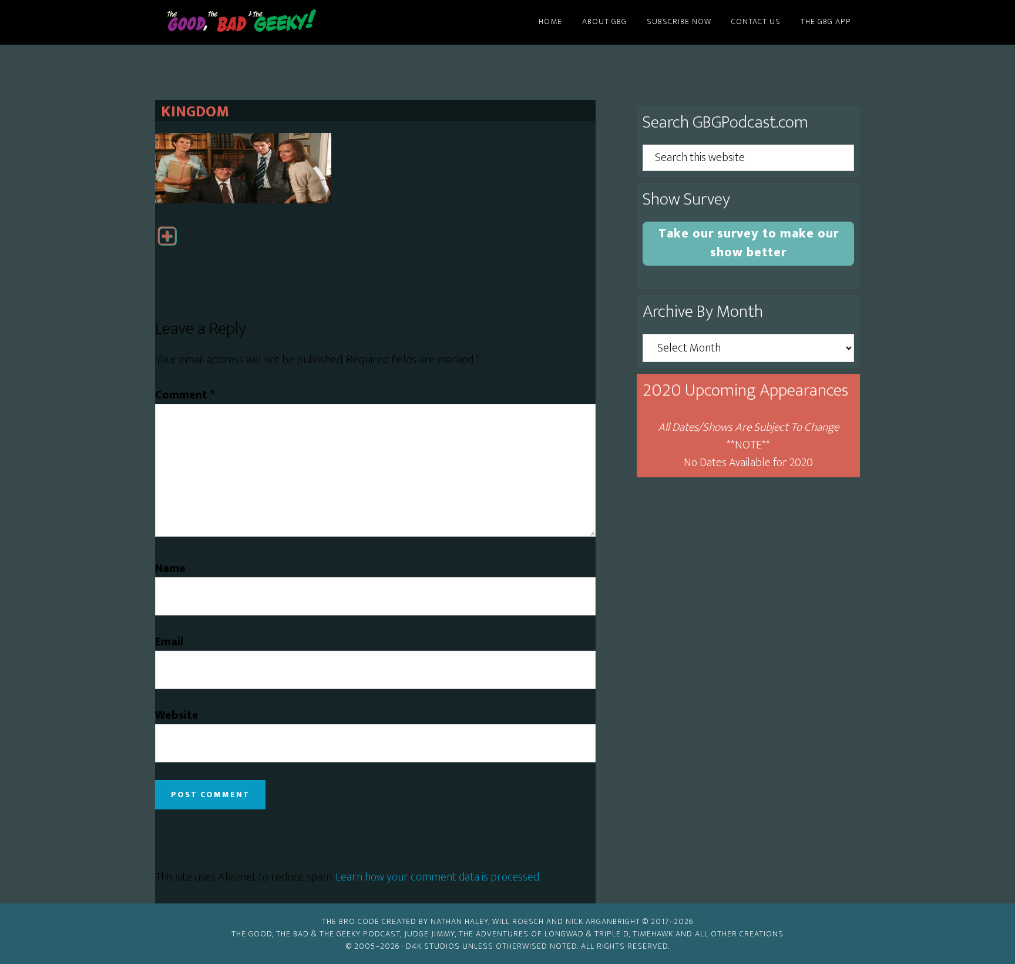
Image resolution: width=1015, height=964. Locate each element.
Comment (185, 395)
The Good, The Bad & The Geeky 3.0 (261, 22)
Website (177, 715)
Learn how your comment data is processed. (437, 877)
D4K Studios (433, 946)
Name (170, 568)
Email (169, 642)
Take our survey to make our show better (748, 243)
